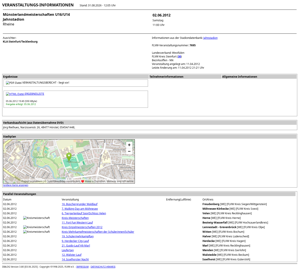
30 (179, 56)
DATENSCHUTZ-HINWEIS (103, 266)
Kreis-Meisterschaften (75, 218)
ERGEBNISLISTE (34, 94)
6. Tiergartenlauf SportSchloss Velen (84, 213)
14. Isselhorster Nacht (75, 259)
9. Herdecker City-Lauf (75, 241)
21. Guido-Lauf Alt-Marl (76, 245)
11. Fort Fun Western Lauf (77, 222)
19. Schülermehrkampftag (77, 236)
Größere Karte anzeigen (15, 185)
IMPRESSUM (82, 266)
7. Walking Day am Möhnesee (80, 209)
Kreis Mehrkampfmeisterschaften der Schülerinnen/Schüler (98, 232)
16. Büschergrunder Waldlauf (79, 204)
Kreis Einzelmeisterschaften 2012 (82, 227)
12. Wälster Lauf (71, 255)
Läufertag (68, 250)
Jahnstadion (210, 38)
